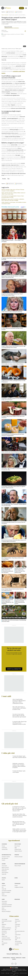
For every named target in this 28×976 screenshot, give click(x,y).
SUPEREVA (14, 971)
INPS (3, 922)
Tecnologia (17, 883)
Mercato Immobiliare (20, 863)
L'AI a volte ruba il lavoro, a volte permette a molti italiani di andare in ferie (19, 708)
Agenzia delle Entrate (6, 929)
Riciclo (3, 894)
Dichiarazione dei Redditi (7, 904)
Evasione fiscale (18, 849)
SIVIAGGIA (15, 970)
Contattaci (13, 957)
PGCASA (23, 969)
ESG (3, 887)
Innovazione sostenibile (6, 890)
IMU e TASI (17, 926)
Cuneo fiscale (17, 934)
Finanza (3, 846)
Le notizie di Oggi (18, 943)
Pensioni (17, 854)
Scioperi (3, 860)
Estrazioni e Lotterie (6, 856)
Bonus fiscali (17, 846)
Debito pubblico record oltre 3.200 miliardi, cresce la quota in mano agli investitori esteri (19, 830)
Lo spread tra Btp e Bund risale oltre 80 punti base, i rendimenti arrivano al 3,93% (19, 723)
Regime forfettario (18, 851)
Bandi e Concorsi (5, 867)
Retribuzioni (4, 870)
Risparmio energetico (6, 892)
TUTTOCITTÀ (9, 970)
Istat (16, 927)
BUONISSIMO (24, 970)
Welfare (3, 934)
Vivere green (4, 895)
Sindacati (17, 919)
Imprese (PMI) (4, 849)
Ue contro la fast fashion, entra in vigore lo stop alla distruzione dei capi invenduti (19, 715)
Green (3, 883)
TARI (16, 939)
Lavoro (4, 863)
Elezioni (3, 879)
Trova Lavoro (4, 865)
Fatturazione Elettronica (6, 906)
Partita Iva (4, 909)
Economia (6, 14)
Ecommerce (4, 931)
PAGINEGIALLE (11, 969)
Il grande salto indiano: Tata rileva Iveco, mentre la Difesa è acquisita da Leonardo (19, 815)
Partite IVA (4, 874)
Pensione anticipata (18, 856)
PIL (15, 929)
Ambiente (4, 885)
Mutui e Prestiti (18, 865)
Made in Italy (4, 936)
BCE (16, 922)
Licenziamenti (4, 943)
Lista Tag (16, 944)
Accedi (21, 8)
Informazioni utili (6, 854)
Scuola (3, 926)
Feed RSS (23, 957)
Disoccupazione (5, 872)
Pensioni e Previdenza (6, 911)
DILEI (12, 970)
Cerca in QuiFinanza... (13, 954)
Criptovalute (4, 903)
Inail (16, 936)
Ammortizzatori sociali (6, 939)
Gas (8, 178)
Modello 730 (17, 938)
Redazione (17, 899)
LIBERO (4, 969)
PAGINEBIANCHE (4, 970)
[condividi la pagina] (25, 31)
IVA (2, 941)
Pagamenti (4, 924)
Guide (3, 899)
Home (3, 14)
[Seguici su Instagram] (16, 964)
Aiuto (14, 974)
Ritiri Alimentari (5, 858)
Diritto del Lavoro (5, 869)
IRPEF (3, 944)
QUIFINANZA (20, 970)
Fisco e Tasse (18, 844)
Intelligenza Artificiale (19, 887)
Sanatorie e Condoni (6, 938)
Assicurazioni (4, 901)
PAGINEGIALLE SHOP (18, 969)
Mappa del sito (19, 957)
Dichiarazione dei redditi (7, 921)
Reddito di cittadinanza (6, 927)
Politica (4, 877)
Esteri (16, 877)
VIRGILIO (7, 969)
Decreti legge (4, 919)
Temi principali (18, 941)
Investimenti (4, 847)
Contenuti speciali (6, 957)
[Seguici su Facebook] (12, 964)
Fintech (16, 885)
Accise (4, 178)
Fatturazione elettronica (19, 931)
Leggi (16, 847)
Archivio (14, 959)
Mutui (3, 908)
